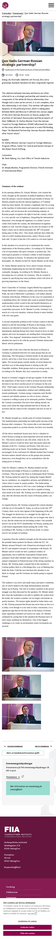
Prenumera (11, 777)
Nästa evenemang (42, 746)
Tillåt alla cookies (27, 933)
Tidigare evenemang (15, 746)
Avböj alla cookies (27, 927)
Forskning (10, 887)
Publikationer (12, 892)
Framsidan (6, 13)
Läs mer (31, 914)
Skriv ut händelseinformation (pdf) (22, 753)
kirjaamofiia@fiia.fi (12, 867)
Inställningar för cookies (27, 921)
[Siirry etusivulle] (14, 5)
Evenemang (18, 13)
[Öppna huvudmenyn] (51, 5)
